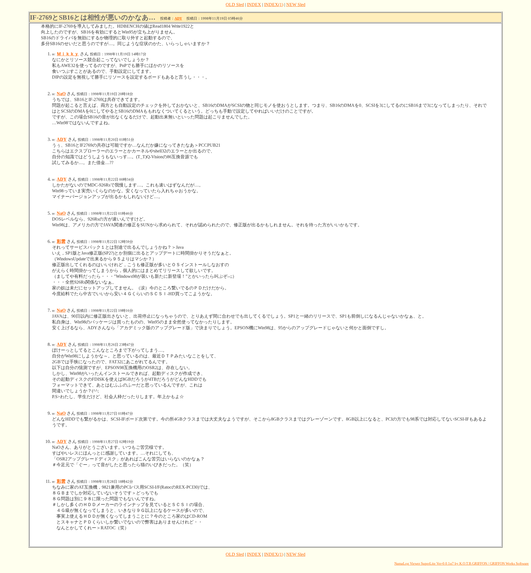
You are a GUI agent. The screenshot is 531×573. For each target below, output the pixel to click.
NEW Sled (295, 4)
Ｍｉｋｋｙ (68, 53)
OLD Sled (235, 4)
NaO (61, 93)
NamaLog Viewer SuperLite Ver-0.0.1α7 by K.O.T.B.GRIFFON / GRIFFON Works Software (461, 563)
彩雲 (61, 241)
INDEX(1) (273, 4)
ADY (178, 18)
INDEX (254, 4)
